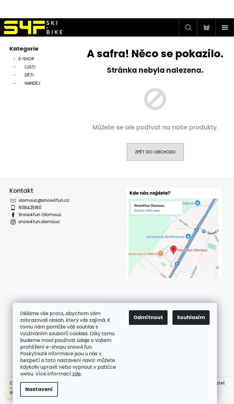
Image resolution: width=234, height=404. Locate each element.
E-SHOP (26, 59)
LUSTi (30, 67)
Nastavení (39, 389)
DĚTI (29, 75)
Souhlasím (191, 317)
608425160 (30, 208)
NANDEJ (32, 83)
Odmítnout (148, 317)
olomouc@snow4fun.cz (44, 200)
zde (76, 373)
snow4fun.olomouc (39, 222)
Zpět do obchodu (155, 152)
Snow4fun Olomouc (40, 215)
